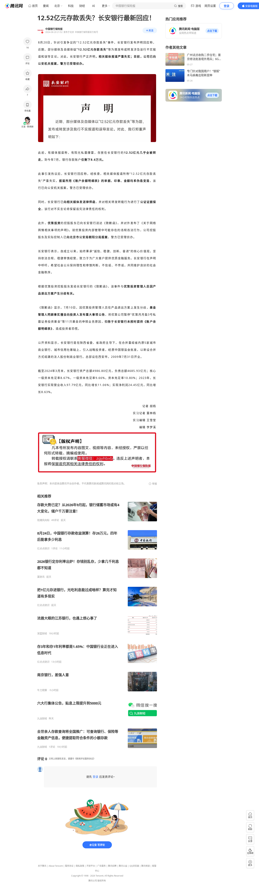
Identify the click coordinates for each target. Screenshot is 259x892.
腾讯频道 (145, 865)
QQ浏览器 (134, 865)
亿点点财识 (43, 548)
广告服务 (101, 865)
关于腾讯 (42, 865)
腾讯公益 (123, 865)
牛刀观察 (42, 690)
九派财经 (42, 718)
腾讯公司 (92, 880)
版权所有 (101, 880)
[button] (212, 30)
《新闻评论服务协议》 (84, 758)
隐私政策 (80, 865)
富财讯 (41, 577)
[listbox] (97, 621)
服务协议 (69, 865)
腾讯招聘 (112, 865)
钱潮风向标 (43, 520)
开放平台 (91, 865)
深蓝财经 (42, 633)
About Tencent (56, 865)
